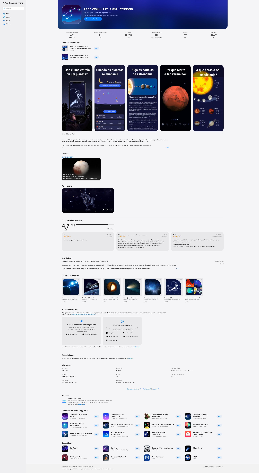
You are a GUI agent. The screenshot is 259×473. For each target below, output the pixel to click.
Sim (172, 376)
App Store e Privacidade (86, 469)
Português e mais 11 (68, 376)
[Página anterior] (59, 98)
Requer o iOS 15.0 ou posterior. (181, 370)
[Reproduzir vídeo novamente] (64, 209)
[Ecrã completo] (111, 209)
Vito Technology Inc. (68, 382)
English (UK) (219, 466)
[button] (13, 13)
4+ (117, 376)
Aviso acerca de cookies (101, 469)
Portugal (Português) (208, 466)
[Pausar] (103, 209)
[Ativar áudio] (107, 209)
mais (167, 147)
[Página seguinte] (225, 98)
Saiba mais (136, 347)
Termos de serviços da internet (70, 469)
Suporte (112, 469)
